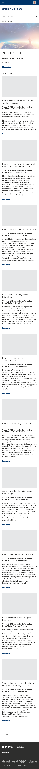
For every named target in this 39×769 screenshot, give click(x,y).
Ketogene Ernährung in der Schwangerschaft (14, 359)
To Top (5, 735)
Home (4, 21)
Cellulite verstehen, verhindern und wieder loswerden (18, 101)
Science (20, 747)
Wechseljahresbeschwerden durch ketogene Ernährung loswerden (18, 684)
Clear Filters (6, 67)
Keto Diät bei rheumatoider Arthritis (18, 554)
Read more (6, 134)
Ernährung (7, 747)
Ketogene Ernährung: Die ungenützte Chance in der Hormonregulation (19, 165)
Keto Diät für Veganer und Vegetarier (19, 229)
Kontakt (6, 753)
